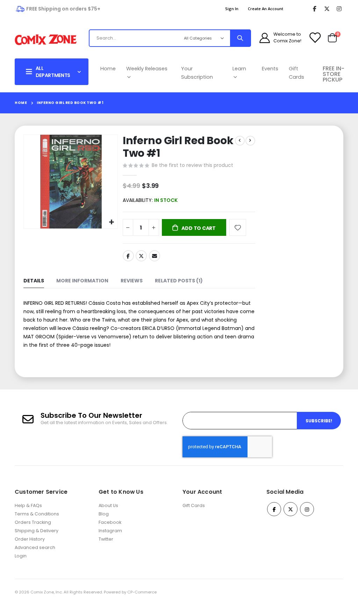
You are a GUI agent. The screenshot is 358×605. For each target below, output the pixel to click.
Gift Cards (296, 72)
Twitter (141, 255)
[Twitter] (326, 9)
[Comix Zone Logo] (46, 40)
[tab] (33, 281)
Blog (104, 514)
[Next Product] (250, 141)
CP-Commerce (142, 592)
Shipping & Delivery (36, 531)
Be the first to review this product (192, 165)
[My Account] (264, 38)
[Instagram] (339, 9)
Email (154, 255)
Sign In (231, 8)
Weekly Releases (146, 68)
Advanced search (35, 547)
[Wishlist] (315, 38)
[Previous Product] (240, 141)
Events (270, 68)
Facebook (128, 255)
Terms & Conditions (37, 514)
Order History (30, 539)
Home (108, 68)
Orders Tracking (33, 522)
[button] (111, 222)
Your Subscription (197, 72)
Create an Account (265, 8)
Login (21, 556)
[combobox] (147, 38)
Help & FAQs (28, 505)
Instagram (110, 531)
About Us (108, 505)
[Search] (240, 38)
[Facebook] (314, 9)
